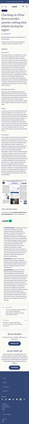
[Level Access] (3, 421)
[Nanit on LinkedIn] (20, 399)
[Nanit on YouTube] (9, 399)
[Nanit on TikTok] (13, 399)
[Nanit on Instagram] (6, 399)
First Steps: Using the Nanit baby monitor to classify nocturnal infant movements (12, 324)
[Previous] (2, 1)
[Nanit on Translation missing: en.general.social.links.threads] (24, 399)
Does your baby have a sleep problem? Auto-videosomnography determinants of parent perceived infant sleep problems (16, 312)
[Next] (27, 1)
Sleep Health (4, 10)
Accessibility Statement (6, 406)
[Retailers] (23, 6)
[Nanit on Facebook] (2, 399)
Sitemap (3, 408)
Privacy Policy (4, 403)
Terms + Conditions (5, 405)
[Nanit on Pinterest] (17, 399)
